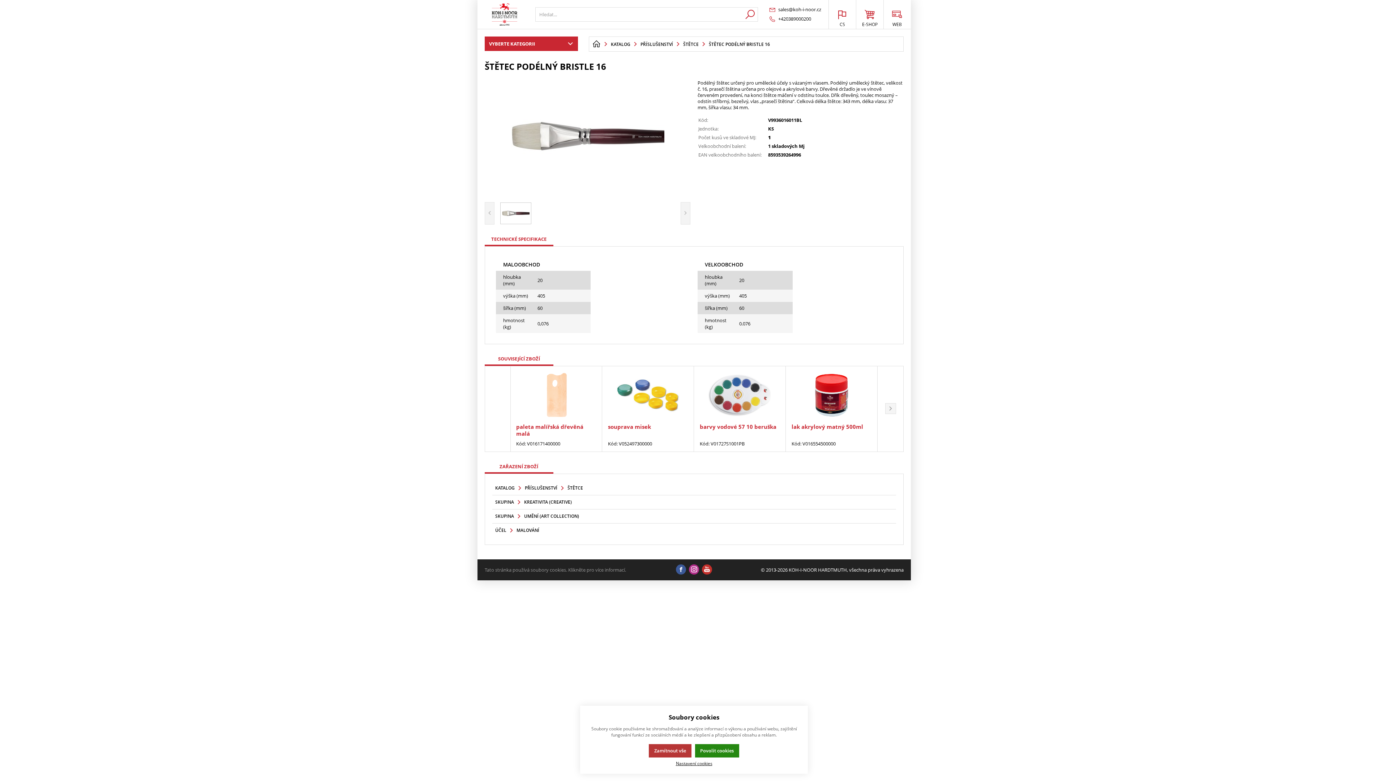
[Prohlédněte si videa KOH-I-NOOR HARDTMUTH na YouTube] (707, 570)
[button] (890, 409)
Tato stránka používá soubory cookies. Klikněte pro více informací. (555, 570)
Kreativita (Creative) (548, 502)
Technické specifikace (519, 239)
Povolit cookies (717, 750)
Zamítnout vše (670, 750)
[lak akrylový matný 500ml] (831, 395)
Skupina (504, 502)
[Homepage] (596, 44)
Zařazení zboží (519, 466)
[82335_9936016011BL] (588, 136)
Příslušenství (541, 488)
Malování (528, 530)
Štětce (575, 488)
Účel (500, 530)
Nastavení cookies (694, 763)
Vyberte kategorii (512, 43)
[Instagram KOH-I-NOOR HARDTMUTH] (694, 570)
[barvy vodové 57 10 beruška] (740, 395)
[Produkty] (504, 14)
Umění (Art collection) (551, 516)
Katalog (505, 488)
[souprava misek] (648, 395)
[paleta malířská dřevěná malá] (556, 395)
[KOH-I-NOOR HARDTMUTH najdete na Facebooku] (681, 570)
